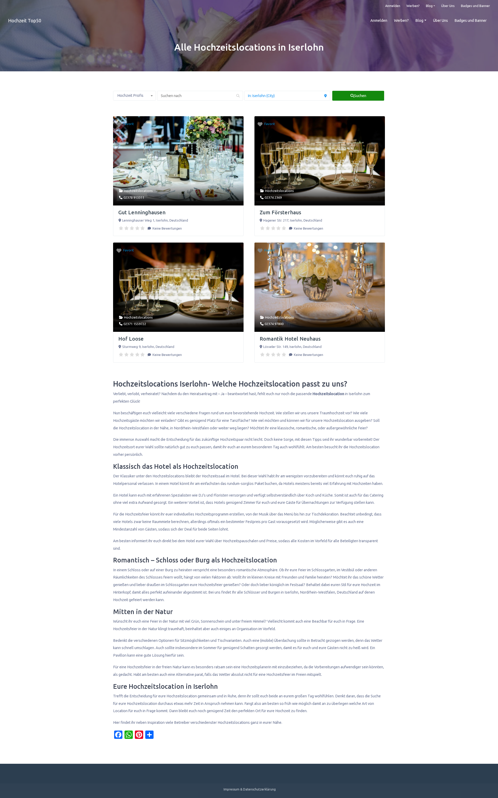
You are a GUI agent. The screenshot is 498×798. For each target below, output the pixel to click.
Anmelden (392, 6)
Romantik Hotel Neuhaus (290, 339)
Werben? (413, 6)
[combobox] (134, 96)
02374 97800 (274, 324)
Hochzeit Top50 (24, 20)
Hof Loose (131, 339)
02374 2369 (273, 197)
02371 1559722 (134, 324)
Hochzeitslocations (138, 190)
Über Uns (448, 6)
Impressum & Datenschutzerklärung (250, 789)
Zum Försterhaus (280, 212)
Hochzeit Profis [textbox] (130, 95)
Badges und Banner (475, 6)
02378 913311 (133, 197)
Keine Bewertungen (167, 228)
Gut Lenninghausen (141, 212)
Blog (429, 6)
